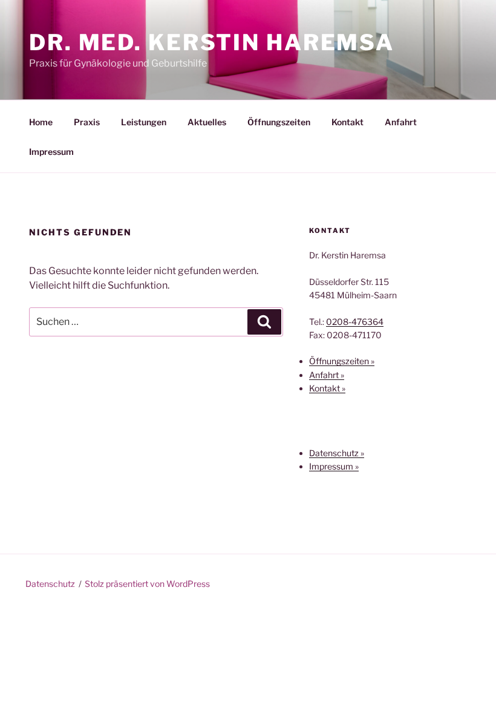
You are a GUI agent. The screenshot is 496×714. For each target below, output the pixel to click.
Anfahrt (401, 122)
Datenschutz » (336, 453)
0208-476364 (354, 321)
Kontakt (347, 122)
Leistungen (143, 122)
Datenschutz (50, 583)
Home (41, 122)
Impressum (51, 151)
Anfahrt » (326, 375)
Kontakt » (327, 388)
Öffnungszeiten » (341, 361)
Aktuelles (207, 122)
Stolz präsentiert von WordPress (147, 583)
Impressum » (334, 466)
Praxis (87, 122)
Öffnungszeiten (278, 122)
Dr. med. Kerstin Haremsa (211, 42)
